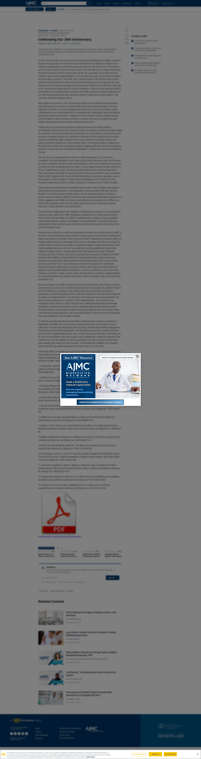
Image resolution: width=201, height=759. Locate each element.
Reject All (155, 754)
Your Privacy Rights (139, 754)
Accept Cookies (170, 754)
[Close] (197, 754)
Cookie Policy (90, 757)
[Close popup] (137, 356)
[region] (100, 754)
